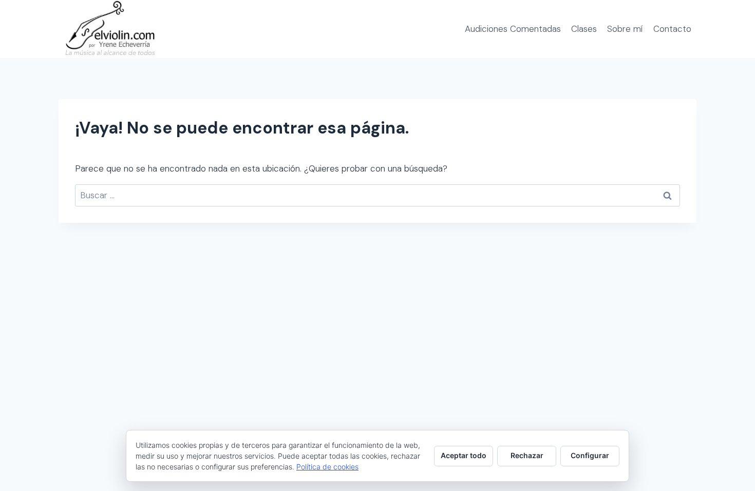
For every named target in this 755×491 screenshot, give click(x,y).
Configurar (590, 455)
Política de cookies (327, 466)
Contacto (672, 28)
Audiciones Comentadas (513, 28)
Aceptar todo (463, 455)
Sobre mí (625, 28)
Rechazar (527, 455)
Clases (584, 28)
